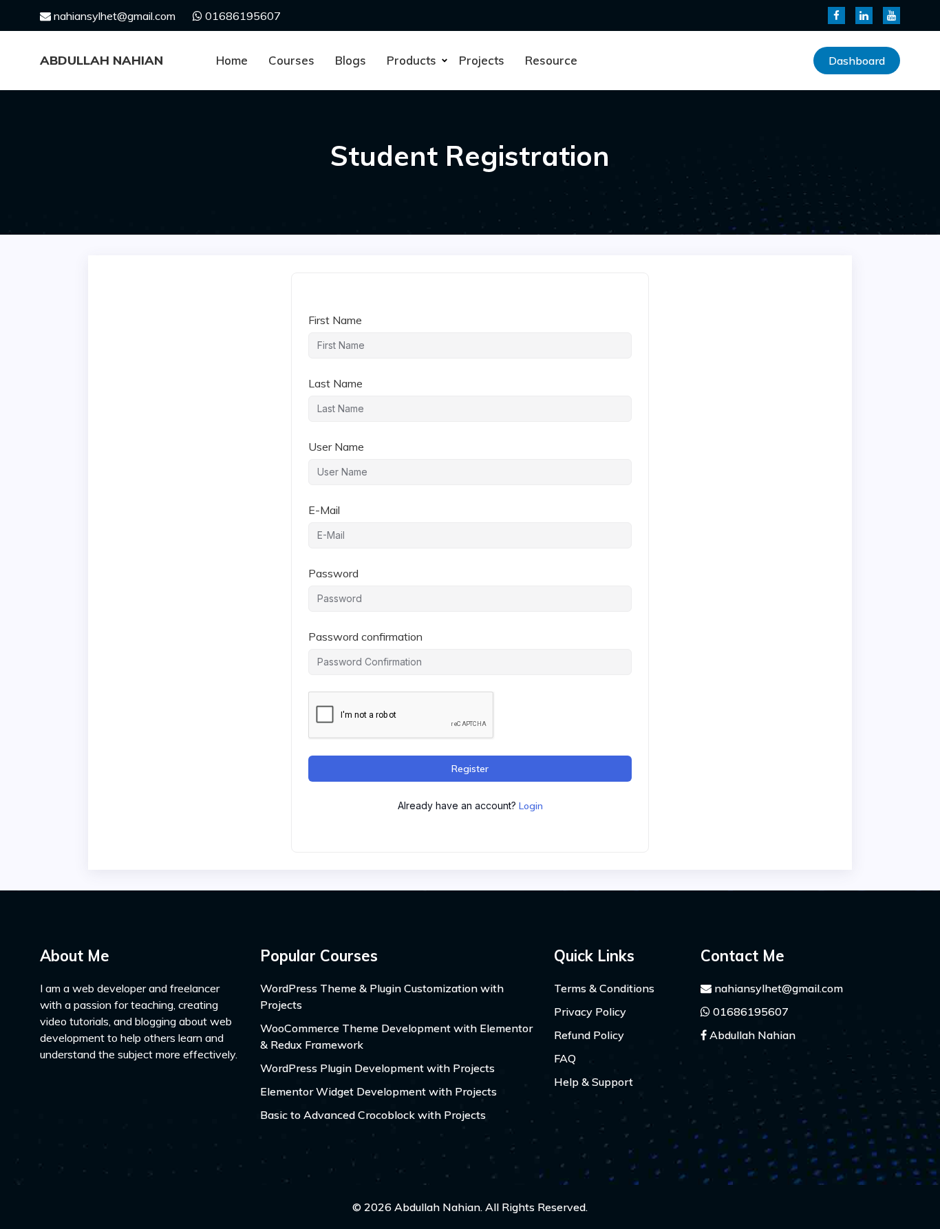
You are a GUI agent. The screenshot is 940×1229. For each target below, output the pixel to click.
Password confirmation (365, 636)
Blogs (350, 60)
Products (411, 60)
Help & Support (593, 1082)
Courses (291, 60)
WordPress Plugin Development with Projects (377, 1068)
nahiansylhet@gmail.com (113, 16)
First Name (335, 320)
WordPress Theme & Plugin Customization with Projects (382, 996)
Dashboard (857, 60)
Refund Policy (589, 1035)
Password (333, 573)
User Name (336, 446)
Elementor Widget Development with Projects (378, 1091)
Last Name (335, 383)
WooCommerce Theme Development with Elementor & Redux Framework (396, 1036)
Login (531, 806)
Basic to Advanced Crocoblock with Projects (373, 1115)
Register (470, 768)
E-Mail (324, 510)
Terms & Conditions (604, 988)
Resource (551, 60)
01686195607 (241, 16)
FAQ (565, 1058)
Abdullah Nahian (101, 60)
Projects (481, 60)
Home (232, 60)
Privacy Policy (590, 1011)
